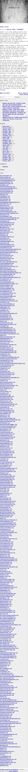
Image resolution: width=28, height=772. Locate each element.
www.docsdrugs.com (5, 640)
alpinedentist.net (5, 239)
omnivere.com (4, 194)
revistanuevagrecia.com (7, 462)
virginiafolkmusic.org (7, 365)
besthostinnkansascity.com (8, 759)
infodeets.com (4, 185)
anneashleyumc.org (5, 632)
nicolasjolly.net (5, 449)
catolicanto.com (5, 371)
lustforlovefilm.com (6, 448)
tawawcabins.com (5, 307)
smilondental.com (5, 340)
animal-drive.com (5, 576)
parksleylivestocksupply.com (9, 385)
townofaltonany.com (6, 516)
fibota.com (3, 696)
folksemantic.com (5, 308)
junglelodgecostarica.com (8, 501)
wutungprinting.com (6, 510)
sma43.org (3, 651)
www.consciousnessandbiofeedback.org (11, 676)
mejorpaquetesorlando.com (8, 332)
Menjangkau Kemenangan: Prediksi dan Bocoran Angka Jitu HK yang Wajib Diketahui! (14, 114)
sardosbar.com (4, 310)
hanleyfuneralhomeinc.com (8, 330)
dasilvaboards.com (5, 429)
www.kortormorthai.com (7, 629)
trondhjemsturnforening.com (8, 703)
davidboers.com (4, 598)
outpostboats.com (5, 394)
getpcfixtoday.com (5, 225)
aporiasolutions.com (6, 582)
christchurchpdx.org (6, 441)
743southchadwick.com (6, 285)
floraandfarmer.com (6, 279)
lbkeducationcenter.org (7, 372)
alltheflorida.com (5, 717)
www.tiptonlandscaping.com (8, 656)
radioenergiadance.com (7, 241)
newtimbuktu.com (5, 197)
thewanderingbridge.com (7, 479)
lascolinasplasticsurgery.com (9, 648)
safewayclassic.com (6, 210)
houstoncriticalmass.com (7, 418)
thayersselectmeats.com (7, 581)
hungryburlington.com (6, 484)
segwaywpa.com (4, 584)
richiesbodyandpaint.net (7, 180)
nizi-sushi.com (4, 490)
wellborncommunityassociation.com (10, 249)
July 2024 (6, 146)
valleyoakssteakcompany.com (8, 560)
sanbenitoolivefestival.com (8, 404)
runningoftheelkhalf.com (7, 620)
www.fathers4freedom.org (7, 616)
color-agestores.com (6, 388)
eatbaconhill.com (5, 200)
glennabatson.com (5, 430)
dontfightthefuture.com (7, 289)
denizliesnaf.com (5, 565)
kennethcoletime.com (6, 482)
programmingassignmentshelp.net (10, 202)
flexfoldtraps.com (5, 626)
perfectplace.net (5, 376)
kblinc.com (3, 321)
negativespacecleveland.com (8, 519)
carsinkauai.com (5, 720)
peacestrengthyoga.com (7, 623)
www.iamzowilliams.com (7, 678)
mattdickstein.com (5, 601)
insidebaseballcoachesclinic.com (10, 718)
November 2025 (7, 132)
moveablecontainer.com (7, 258)
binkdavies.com (4, 440)
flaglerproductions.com (7, 433)
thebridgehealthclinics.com (8, 587)
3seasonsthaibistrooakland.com (9, 377)
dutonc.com (3, 496)
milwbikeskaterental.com (7, 513)
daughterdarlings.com (6, 183)
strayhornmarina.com (6, 432)
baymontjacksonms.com (6, 515)
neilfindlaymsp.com (6, 548)
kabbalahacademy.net (6, 338)
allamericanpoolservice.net (8, 358)
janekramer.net (4, 488)
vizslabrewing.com (5, 315)
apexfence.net (4, 765)
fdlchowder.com (4, 643)
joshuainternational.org (7, 610)
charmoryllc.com (5, 415)
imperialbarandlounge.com (8, 296)
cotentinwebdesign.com (7, 263)
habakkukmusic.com (5, 606)
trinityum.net (4, 684)
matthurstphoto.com (6, 715)
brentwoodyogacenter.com (7, 654)
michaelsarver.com (5, 346)
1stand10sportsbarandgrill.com (9, 333)
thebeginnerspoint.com (7, 410)
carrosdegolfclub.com (6, 275)
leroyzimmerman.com (6, 735)
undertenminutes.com (6, 192)
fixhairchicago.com (6, 563)
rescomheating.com (5, 756)
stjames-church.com (6, 463)
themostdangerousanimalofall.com (10, 419)
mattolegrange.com (5, 499)
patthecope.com (4, 568)
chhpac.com (3, 749)
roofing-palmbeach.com (7, 288)
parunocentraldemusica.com (8, 699)
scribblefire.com (5, 379)
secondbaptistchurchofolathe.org (10, 746)
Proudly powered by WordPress (9, 769)
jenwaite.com (4, 732)
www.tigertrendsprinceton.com (9, 615)
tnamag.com (3, 577)
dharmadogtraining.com (7, 751)
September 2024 (7, 143)
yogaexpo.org (4, 380)
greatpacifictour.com (6, 541)
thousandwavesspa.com (6, 545)
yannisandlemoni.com (6, 318)
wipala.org (3, 390)
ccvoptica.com (4, 659)
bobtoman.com (4, 235)
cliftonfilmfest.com (6, 294)
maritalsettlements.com (7, 512)
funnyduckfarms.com (6, 731)
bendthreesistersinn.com (7, 526)
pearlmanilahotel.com (6, 232)
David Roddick (13, 771)
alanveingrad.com (5, 507)
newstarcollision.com (6, 341)
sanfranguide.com (5, 413)
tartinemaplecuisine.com (7, 487)
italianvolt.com (5, 311)
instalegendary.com (6, 216)
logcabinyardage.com (6, 596)
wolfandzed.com (4, 665)
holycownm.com (4, 537)
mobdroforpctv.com (5, 401)
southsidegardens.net (6, 682)
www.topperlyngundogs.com (8, 618)
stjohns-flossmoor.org (7, 527)
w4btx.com (3, 335)
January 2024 (6, 156)
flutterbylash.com (5, 728)
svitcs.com (3, 570)
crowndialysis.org (5, 355)
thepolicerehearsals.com (7, 421)
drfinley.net (4, 737)
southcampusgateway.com (7, 246)
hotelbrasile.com (5, 254)
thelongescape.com (5, 498)
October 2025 (6, 134)
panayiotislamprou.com (7, 244)
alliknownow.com (5, 422)
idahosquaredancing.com (7, 305)
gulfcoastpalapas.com (6, 585)
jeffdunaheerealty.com (7, 621)
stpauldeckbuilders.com (7, 635)
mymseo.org (3, 748)
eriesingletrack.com (6, 322)
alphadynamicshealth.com (7, 726)
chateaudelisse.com (6, 247)
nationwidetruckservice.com (8, 538)
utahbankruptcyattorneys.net (9, 300)
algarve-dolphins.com (6, 505)
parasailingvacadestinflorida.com (10, 723)
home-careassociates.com (7, 382)
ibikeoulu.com (4, 473)
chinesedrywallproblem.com (8, 524)
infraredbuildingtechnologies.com (10, 272)
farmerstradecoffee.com (7, 595)
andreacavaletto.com (6, 383)
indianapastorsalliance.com (8, 559)
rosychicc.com (4, 393)
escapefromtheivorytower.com (9, 283)
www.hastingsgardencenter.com (9, 679)
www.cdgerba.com (5, 698)
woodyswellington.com (6, 690)
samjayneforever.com (6, 714)
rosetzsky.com (4, 458)
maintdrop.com (4, 233)
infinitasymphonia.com (7, 451)
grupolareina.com (5, 260)
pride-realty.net (5, 724)
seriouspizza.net (5, 571)
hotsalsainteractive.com (7, 186)
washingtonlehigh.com (6, 660)
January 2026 (6, 129)
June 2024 (6, 148)
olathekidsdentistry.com (7, 329)
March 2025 (6, 138)
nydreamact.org (4, 221)
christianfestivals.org (7, 502)
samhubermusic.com (5, 764)
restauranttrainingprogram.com (9, 357)
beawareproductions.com (7, 469)
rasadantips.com (5, 196)
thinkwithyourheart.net (7, 299)
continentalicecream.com (7, 437)
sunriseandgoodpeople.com (8, 523)
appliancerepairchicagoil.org (9, 213)
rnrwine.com (3, 740)
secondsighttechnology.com (8, 344)
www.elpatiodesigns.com (7, 693)
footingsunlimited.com (7, 637)
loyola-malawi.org (5, 391)
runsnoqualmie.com (5, 638)
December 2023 (7, 157)
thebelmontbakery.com (6, 208)
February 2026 (7, 127)
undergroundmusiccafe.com (8, 762)
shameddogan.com (5, 590)
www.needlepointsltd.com (7, 645)
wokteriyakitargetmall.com (8, 351)
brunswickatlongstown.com (8, 485)
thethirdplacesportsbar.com (8, 687)
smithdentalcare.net (6, 760)
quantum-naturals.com (6, 709)
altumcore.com (4, 574)
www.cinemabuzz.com (6, 668)
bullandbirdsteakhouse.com (8, 646)
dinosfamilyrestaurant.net (8, 271)
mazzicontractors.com (6, 685)
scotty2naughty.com (6, 465)
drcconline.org (4, 551)
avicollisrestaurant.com (7, 549)
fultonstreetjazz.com (6, 255)
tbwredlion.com (4, 706)
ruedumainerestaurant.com (8, 457)
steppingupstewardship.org (8, 657)
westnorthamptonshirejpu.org (9, 252)
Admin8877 (20, 29)
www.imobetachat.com (6, 599)
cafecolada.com (4, 407)
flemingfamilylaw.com (6, 739)
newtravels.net (4, 205)
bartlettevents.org (6, 257)
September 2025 (7, 135)
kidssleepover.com (5, 203)
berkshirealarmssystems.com (8, 313)
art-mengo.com (4, 491)
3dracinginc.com (5, 416)
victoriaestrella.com (6, 543)
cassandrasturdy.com (6, 402)
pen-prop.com (4, 613)
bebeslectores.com (5, 268)
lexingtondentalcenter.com (8, 352)
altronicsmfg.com (5, 199)
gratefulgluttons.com (6, 399)
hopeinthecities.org (6, 397)
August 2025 (6, 137)
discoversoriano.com (6, 408)
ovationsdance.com (5, 366)
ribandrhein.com (5, 368)
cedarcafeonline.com (6, 189)
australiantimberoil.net (7, 269)
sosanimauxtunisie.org (7, 236)
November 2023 (7, 159)
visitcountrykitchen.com (7, 504)
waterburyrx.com (5, 554)
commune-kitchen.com (6, 444)
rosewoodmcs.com (5, 671)
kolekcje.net (4, 369)
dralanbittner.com (5, 316)
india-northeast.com (6, 286)
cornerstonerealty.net (7, 674)
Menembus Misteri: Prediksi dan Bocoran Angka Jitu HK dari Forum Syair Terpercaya (15, 119)
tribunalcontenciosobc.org (8, 426)
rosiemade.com (4, 325)
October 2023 (6, 160)
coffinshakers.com (5, 474)
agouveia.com (4, 745)
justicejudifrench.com (7, 477)
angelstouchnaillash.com (7, 336)
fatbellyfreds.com (5, 692)
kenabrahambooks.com (6, 443)
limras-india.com (5, 177)
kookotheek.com (4, 243)
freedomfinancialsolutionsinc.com (10, 624)
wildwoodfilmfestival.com (8, 250)
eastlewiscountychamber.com (8, 424)
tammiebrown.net (5, 494)
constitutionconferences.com (9, 566)
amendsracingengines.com (7, 627)
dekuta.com (3, 667)
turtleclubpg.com (5, 540)
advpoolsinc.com (5, 555)
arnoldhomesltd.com (6, 291)
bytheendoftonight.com (7, 396)
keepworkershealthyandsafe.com (9, 218)
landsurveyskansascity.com (8, 634)
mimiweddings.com (5, 757)
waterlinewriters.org (6, 588)
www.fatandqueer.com (6, 631)
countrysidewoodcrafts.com (8, 211)
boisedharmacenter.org (7, 386)
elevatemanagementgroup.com (8, 734)
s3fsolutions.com (5, 280)
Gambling (5, 166)
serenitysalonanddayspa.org (8, 188)
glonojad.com (4, 460)
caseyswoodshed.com (6, 562)
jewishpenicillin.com (6, 360)
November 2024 (7, 142)
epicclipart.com (5, 230)
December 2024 (7, 140)
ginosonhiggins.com (6, 509)
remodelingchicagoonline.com (9, 652)
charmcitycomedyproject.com (8, 468)
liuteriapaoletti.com (6, 521)
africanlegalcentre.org (7, 452)
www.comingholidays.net (7, 412)
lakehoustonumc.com (6, 604)
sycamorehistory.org (6, 673)
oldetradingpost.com (6, 264)
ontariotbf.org (4, 214)
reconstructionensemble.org (8, 532)
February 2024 (7, 154)
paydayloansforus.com (6, 207)
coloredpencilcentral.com (8, 293)
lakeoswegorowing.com (6, 742)
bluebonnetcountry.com (7, 228)
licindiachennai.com (6, 182)
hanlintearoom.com (5, 729)
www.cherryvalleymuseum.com (8, 261)
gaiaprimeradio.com (6, 493)
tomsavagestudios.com (6, 361)
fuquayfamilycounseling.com (8, 743)
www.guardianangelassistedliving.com (11, 701)
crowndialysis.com (14, 7)
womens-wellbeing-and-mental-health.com (12, 363)
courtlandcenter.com (6, 546)
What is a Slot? (5, 93)
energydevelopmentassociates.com (10, 277)
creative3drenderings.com (8, 593)
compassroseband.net (6, 573)
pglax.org (3, 518)
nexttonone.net (4, 607)
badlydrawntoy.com (5, 602)
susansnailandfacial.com (7, 612)
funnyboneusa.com (5, 529)
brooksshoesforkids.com (7, 579)
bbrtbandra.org (4, 227)
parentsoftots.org (5, 591)
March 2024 (6, 153)
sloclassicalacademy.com (7, 427)
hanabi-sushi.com (5, 663)
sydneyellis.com (5, 354)
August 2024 (6, 145)
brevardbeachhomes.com (7, 282)
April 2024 (6, 151)
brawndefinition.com (6, 435)
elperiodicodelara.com (7, 178)
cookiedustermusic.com (7, 530)
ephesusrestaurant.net (7, 688)
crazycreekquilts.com (6, 438)
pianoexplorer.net (5, 681)
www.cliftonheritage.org (7, 649)
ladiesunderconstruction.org (9, 266)
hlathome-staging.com (6, 349)
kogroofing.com (4, 238)
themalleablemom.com (6, 480)
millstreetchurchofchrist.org (9, 721)
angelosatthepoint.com (7, 557)
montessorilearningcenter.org (9, 710)
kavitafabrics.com (5, 534)
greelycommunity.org (6, 455)
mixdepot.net (4, 670)
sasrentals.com (4, 343)
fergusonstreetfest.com (7, 712)
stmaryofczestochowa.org (7, 476)
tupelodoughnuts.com (6, 327)
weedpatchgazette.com (6, 319)
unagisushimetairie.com (7, 222)
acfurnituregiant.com (6, 191)
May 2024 (5, 149)
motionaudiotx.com (5, 753)
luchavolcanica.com (6, 535)
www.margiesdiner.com (6, 642)
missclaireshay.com (6, 175)
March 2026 (6, 126)
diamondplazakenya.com (7, 704)
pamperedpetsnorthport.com (8, 324)
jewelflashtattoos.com (7, 224)
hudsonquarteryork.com (7, 695)
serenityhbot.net (5, 609)
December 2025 (7, 131)
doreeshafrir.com (5, 466)
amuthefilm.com (4, 446)
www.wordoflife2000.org (7, 304)
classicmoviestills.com (7, 405)
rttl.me (2, 754)
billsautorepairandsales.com (9, 707)
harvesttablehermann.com (7, 274)
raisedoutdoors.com (6, 297)
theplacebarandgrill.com (7, 552)
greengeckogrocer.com (6, 347)
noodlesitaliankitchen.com (8, 219)
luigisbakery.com (5, 662)
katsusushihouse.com (6, 454)
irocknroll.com (4, 302)
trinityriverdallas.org (7, 374)
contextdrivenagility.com (8, 471)
